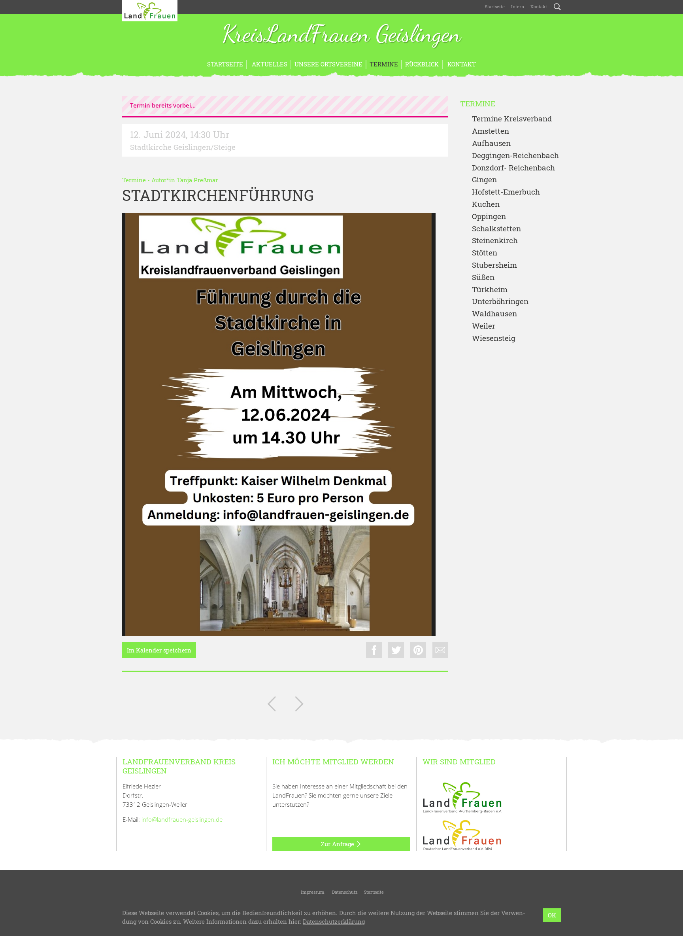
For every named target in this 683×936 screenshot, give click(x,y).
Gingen (484, 179)
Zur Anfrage (338, 844)
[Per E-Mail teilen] (440, 650)
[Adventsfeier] (271, 705)
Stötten (484, 252)
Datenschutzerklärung (334, 922)
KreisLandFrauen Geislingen (341, 35)
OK (552, 915)
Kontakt (538, 6)
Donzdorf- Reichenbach (513, 167)
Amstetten (490, 131)
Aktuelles (268, 64)
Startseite (495, 6)
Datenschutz (344, 892)
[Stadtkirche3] (279, 424)
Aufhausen (491, 143)
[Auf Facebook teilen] (374, 650)
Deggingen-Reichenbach (515, 155)
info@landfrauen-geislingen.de (182, 819)
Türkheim (490, 289)
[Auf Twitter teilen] (396, 650)
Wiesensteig (493, 338)
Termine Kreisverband (512, 118)
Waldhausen (494, 313)
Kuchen (486, 204)
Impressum (312, 892)
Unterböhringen (500, 301)
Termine (384, 64)
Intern (517, 6)
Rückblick (422, 64)
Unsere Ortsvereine (328, 64)
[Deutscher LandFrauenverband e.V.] (462, 835)
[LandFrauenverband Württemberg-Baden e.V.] (462, 797)
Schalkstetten (496, 228)
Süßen (483, 277)
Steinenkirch (495, 240)
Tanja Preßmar (197, 180)
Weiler (483, 326)
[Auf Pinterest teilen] (418, 650)
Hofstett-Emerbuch (506, 192)
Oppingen (489, 216)
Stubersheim (494, 265)
